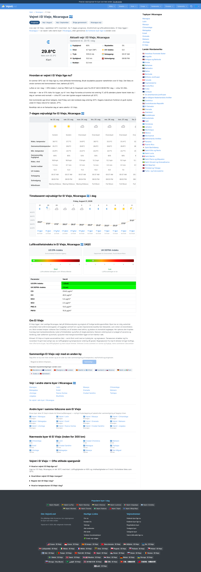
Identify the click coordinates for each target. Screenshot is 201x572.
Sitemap (86, 525)
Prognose (34, 22)
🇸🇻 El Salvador (148, 106)
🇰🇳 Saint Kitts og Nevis (151, 150)
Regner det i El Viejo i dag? (42, 481)
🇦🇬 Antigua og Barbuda (151, 59)
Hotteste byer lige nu (134, 518)
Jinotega (32, 393)
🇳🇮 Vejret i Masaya (90, 417)
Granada (86, 390)
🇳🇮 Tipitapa (114, 446)
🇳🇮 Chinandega (35, 442)
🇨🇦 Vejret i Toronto (85, 508)
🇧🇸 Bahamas (147, 65)
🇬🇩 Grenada (147, 109)
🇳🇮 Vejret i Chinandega (119, 417)
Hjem (31, 12)
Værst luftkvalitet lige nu (135, 535)
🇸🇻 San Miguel (115, 451)
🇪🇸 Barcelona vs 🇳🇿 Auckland (40, 370)
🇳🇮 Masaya (87, 451)
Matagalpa (33, 390)
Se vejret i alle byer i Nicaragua (41, 400)
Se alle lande (117, 2)
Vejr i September (62, 22)
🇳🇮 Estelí (32, 446)
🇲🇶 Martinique (148, 130)
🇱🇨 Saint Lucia (148, 153)
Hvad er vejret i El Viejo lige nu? (44, 466)
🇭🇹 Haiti (145, 121)
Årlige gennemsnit (80, 22)
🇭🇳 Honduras (147, 124)
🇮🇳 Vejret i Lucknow (114, 505)
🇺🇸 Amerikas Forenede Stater (154, 53)
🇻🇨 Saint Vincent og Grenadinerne (155, 162)
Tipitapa (113, 393)
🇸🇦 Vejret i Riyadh (53, 505)
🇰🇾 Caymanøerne (149, 83)
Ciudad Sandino (89, 393)
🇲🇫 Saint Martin (148, 156)
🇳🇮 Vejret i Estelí (62, 422)
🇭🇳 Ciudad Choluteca (91, 442)
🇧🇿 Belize (146, 71)
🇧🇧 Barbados (147, 68)
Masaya (86, 387)
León (58, 387)
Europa (144, 6)
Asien (133, 6)
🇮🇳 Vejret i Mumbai (69, 508)
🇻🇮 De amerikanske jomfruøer (154, 95)
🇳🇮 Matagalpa (61, 451)
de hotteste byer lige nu (96, 31)
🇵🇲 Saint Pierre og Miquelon (153, 159)
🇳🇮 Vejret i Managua (37, 417)
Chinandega (114, 387)
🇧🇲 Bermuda (147, 74)
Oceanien (169, 6)
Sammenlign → (89, 362)
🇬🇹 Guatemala (148, 118)
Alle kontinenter (89, 528)
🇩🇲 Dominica (147, 100)
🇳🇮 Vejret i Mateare (117, 422)
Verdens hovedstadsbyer (92, 535)
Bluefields (60, 396)
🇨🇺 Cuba (145, 89)
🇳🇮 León (59, 442)
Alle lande (87, 532)
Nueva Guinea (61, 393)
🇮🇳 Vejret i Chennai (98, 505)
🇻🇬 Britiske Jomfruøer (151, 77)
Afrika (112, 6)
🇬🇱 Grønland (147, 112)
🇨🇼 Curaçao (147, 92)
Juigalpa (32, 396)
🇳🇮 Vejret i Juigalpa (117, 427)
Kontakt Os (87, 522)
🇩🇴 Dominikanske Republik (153, 103)
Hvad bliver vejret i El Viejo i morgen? (46, 476)
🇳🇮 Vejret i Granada (91, 422)
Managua (33, 387)
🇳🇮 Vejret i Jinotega (37, 427)
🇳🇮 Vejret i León (62, 417)
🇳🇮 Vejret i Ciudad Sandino (93, 427)
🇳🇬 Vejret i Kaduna (100, 508)
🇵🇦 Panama (146, 142)
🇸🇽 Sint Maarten (148, 165)
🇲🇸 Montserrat (148, 136)
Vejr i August (47, 22)
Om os (86, 518)
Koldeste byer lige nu (134, 522)
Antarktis (122, 6)
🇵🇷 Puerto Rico (148, 144)
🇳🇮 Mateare (114, 442)
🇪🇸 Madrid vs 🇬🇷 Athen (84, 370)
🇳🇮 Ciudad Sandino (63, 446)
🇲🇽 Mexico (146, 133)
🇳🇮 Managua (88, 446)
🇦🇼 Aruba (146, 62)
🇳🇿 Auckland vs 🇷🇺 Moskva (104, 370)
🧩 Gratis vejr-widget (91, 538)
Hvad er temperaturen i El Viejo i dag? (47, 486)
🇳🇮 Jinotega (34, 451)
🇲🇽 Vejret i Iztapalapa (131, 505)
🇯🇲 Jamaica (147, 127)
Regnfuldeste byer (133, 525)
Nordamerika (156, 6)
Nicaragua (39, 12)
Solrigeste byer (132, 532)
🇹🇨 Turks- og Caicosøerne (152, 171)
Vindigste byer (131, 528)
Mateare (113, 390)
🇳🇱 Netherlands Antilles (151, 139)
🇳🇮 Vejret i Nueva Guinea (66, 427)
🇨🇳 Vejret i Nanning (83, 505)
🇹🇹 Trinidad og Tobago (151, 168)
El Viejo (145, 45)
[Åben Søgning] (191, 6)
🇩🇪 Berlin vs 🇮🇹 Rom (124, 370)
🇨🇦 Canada (146, 80)
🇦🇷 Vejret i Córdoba (147, 505)
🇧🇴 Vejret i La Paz (68, 505)
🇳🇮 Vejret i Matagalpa (37, 422)
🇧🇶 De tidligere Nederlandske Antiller (157, 98)
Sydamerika (182, 6)
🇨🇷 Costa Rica (148, 86)
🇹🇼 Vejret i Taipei (114, 508)
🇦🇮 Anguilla (146, 56)
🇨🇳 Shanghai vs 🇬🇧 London (63, 370)
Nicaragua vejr (96, 22)
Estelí (58, 390)
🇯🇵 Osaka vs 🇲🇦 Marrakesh (40, 373)
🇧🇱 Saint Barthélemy (150, 147)
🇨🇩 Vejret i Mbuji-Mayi (130, 508)
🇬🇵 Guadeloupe (148, 115)
